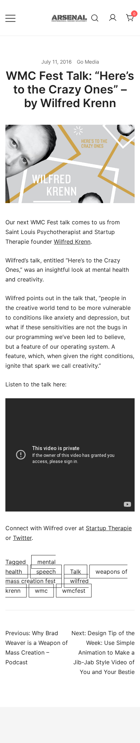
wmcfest (73, 590)
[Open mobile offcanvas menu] (10, 18)
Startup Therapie (109, 528)
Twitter (22, 537)
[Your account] (112, 18)
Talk (75, 571)
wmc (41, 590)
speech (46, 571)
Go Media (88, 62)
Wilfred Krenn (72, 241)
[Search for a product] (94, 18)
